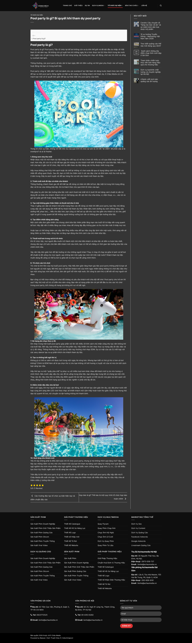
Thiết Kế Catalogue (72, 524)
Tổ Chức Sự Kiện (114, 5)
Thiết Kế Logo (70, 532)
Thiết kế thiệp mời (71, 537)
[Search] (161, 5)
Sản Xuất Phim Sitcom (39, 537)
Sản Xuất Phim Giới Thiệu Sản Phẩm (45, 528)
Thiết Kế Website (71, 545)
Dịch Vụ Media (98, 5)
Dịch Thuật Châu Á (54, 638)
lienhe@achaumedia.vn (147, 564)
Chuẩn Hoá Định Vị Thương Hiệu (111, 563)
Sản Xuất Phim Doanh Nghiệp (42, 524)
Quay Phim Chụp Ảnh (106, 528)
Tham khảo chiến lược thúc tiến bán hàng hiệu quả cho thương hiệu (150, 62)
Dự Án (87, 5)
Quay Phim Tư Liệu (105, 545)
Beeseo (42, 638)
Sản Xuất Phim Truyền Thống (42, 541)
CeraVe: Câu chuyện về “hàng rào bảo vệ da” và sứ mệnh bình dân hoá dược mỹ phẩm (151, 26)
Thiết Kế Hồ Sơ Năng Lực (74, 528)
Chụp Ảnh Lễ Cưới (105, 537)
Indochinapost (67, 638)
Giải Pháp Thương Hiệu (107, 558)
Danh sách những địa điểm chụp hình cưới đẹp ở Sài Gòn (151, 53)
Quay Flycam (103, 524)
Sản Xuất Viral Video (39, 545)
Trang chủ (67, 5)
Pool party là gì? (39, 38)
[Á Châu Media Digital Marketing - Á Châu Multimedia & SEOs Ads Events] (45, 5)
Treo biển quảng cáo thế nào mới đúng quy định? (151, 45)
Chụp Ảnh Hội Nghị (106, 532)
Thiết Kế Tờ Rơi (70, 541)
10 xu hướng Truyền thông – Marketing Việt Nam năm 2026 (150, 36)
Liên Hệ (144, 5)
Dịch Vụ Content (138, 528)
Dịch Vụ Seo (136, 524)
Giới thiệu (78, 5)
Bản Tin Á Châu (131, 5)
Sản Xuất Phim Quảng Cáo (41, 532)
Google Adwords (138, 541)
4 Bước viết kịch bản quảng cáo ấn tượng (149, 80)
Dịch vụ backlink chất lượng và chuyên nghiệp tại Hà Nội (151, 72)
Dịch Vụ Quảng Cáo (139, 532)
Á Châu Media (55, 635)
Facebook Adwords (139, 537)
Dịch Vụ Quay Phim (106, 541)
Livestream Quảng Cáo (141, 545)
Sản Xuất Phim (70, 558)
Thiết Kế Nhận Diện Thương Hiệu (111, 580)
